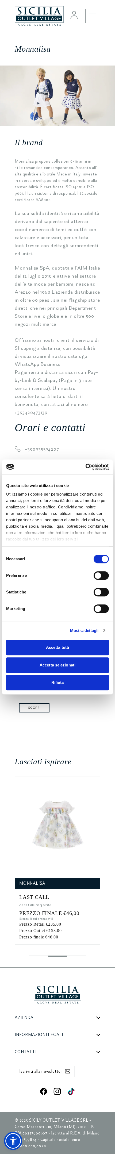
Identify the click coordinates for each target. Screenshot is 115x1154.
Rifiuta (57, 682)
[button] (13, 1141)
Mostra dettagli (84, 630)
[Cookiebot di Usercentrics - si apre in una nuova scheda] (85, 466)
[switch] (101, 575)
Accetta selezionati (57, 665)
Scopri (34, 708)
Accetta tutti (57, 647)
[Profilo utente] (74, 15)
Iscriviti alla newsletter (40, 1071)
